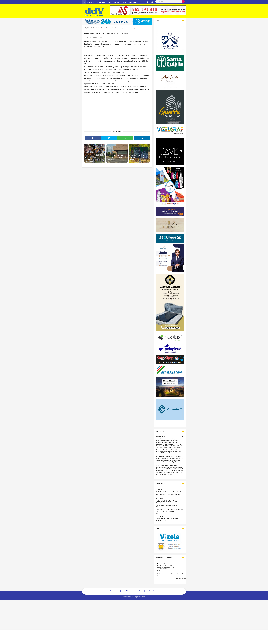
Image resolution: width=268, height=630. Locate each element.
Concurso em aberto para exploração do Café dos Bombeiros (116, 157)
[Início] (84, 2)
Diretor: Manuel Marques (130, 2)
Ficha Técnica (153, 591)
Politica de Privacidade (132, 591)
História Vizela (101, 2)
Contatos (117, 2)
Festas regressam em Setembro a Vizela (92, 158)
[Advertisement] (117, 112)
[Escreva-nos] (152, 2)
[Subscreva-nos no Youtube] (147, 2)
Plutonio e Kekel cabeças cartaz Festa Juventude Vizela (138, 157)
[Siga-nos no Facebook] (143, 2)
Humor (110, 2)
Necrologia (90, 2)
